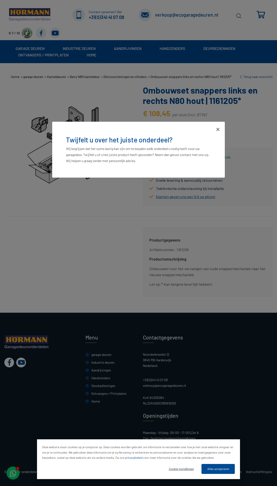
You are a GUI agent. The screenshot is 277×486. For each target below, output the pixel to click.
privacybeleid (133, 457)
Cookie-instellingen (181, 469)
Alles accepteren (218, 469)
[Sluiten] (218, 129)
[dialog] (138, 459)
